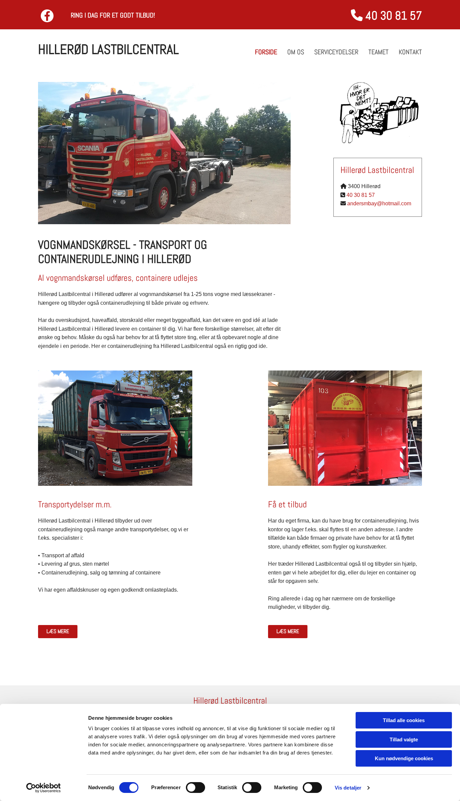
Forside (266, 52)
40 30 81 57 (361, 195)
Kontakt (410, 52)
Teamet (378, 52)
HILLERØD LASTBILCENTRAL (108, 49)
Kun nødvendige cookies (404, 758)
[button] (57, 631)
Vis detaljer (348, 788)
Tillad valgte (404, 739)
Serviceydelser (336, 52)
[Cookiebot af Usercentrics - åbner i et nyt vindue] (43, 788)
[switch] (195, 787)
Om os (295, 52)
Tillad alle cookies (404, 720)
